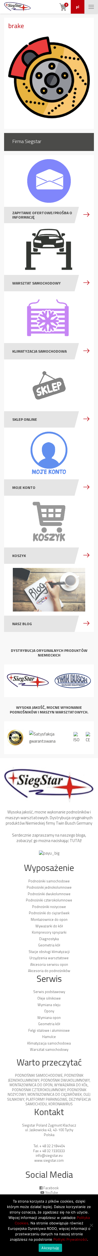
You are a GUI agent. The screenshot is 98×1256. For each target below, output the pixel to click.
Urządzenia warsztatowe (49, 958)
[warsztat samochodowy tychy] (17, 6)
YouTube (51, 1192)
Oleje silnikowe (49, 998)
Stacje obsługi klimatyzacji (49, 951)
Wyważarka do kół (71, 1085)
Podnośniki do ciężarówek (49, 913)
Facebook (51, 1188)
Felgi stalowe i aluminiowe (49, 1030)
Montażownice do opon (49, 919)
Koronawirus (60, 1104)
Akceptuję (50, 1248)
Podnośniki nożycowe (49, 906)
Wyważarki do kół (49, 926)
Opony (49, 1011)
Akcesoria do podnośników (49, 970)
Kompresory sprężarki (49, 932)
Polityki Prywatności (70, 1239)
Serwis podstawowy (49, 991)
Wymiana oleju (49, 1004)
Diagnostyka (49, 939)
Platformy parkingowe (46, 1099)
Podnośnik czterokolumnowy (39, 1089)
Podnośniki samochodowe (49, 881)
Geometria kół (49, 945)
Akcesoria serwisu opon (49, 964)
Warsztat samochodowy (49, 1049)
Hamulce (49, 1036)
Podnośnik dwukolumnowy (65, 1080)
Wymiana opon (49, 1017)
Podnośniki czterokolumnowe (49, 900)
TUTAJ (75, 840)
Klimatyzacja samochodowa (49, 1043)
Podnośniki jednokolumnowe (49, 887)
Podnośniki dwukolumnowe (49, 894)
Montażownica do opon (31, 1085)
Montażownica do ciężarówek (54, 1094)
